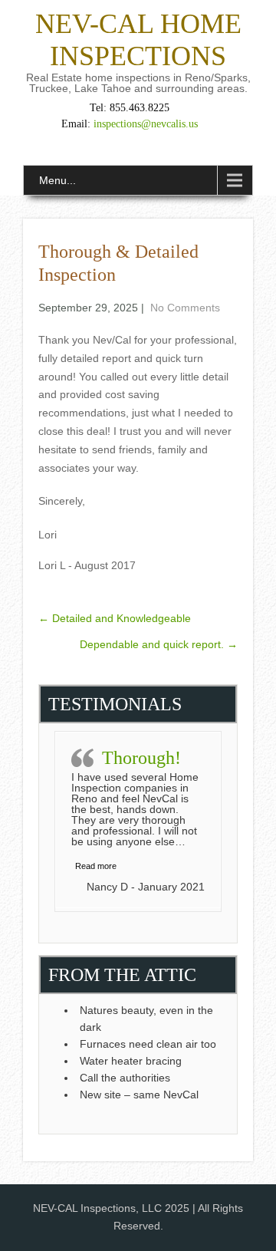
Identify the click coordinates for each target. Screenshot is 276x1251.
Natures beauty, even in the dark (146, 1018)
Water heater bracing (131, 1061)
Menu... (57, 180)
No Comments (185, 307)
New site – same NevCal (139, 1094)
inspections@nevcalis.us (146, 124)
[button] (95, 866)
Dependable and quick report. (159, 644)
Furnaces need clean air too (148, 1044)
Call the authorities (126, 1078)
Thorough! (141, 758)
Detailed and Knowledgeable (114, 618)
